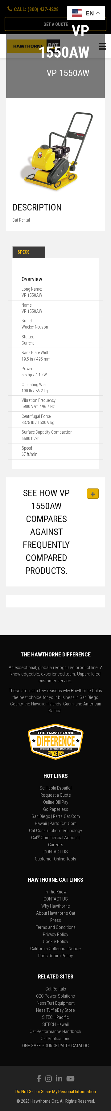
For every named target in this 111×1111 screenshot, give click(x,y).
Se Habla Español (55, 788)
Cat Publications (55, 1038)
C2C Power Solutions (55, 996)
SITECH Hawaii (55, 1024)
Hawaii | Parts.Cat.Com (55, 823)
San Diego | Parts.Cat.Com (55, 816)
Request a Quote (55, 795)
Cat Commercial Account (55, 837)
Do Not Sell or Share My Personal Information (55, 1091)
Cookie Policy (55, 941)
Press (55, 920)
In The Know (56, 892)
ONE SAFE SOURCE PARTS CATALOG (55, 1046)
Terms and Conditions (56, 927)
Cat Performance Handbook (55, 1031)
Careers (55, 845)
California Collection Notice (55, 948)
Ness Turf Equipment (56, 1003)
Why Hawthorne (55, 906)
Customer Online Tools (55, 859)
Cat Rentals (55, 989)
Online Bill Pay (55, 802)
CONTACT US (55, 852)
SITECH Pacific (55, 1017)
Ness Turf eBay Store (55, 1010)
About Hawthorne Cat (55, 913)
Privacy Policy (55, 934)
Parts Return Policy (55, 956)
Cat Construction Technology (55, 830)
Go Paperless (55, 809)
